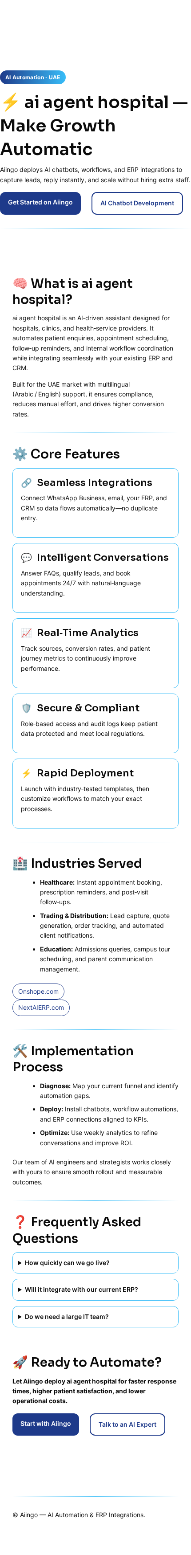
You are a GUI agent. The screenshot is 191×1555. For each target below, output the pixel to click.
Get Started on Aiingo (40, 202)
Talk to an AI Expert (127, 1424)
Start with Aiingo (45, 1423)
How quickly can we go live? (67, 1262)
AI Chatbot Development (137, 203)
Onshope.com (38, 991)
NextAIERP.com (41, 1007)
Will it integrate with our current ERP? (81, 1289)
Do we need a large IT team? (67, 1316)
